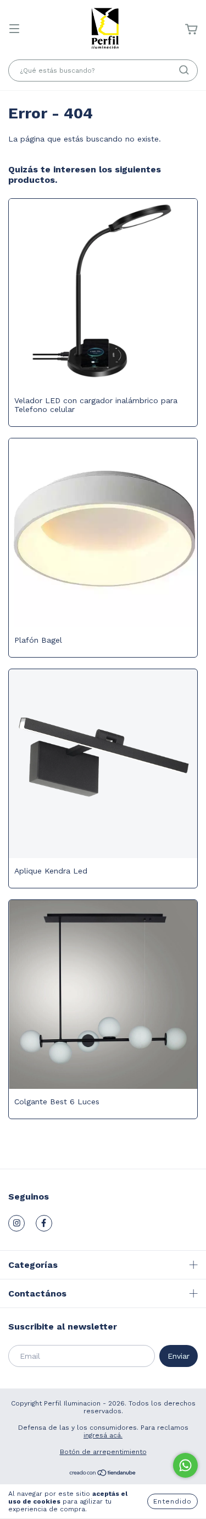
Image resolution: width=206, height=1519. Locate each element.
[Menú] (14, 29)
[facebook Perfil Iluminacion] (44, 1223)
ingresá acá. (103, 1435)
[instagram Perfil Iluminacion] (16, 1223)
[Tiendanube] (103, 1474)
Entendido (172, 1501)
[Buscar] (184, 70)
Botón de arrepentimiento (103, 1452)
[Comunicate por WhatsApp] (185, 1465)
